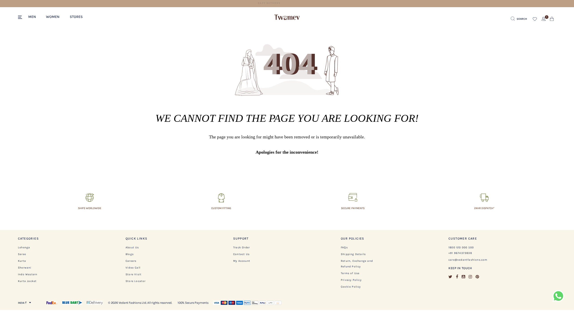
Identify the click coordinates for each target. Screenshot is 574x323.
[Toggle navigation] (21, 17)
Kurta (22, 260)
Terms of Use (350, 273)
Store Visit (133, 274)
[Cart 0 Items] (552, 20)
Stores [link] (76, 17)
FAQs (344, 247)
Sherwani (25, 267)
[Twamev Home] (287, 17)
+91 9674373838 (460, 253)
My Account (241, 260)
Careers (131, 260)
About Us (132, 247)
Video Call (133, 267)
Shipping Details (353, 254)
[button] (34, 16)
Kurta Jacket (27, 281)
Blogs (130, 254)
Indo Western (27, 274)
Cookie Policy (351, 286)
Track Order (241, 247)
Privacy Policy (351, 280)
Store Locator (136, 281)
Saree (22, 254)
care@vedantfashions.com (467, 259)
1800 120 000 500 (461, 247)
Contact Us (241, 254)
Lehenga (24, 247)
